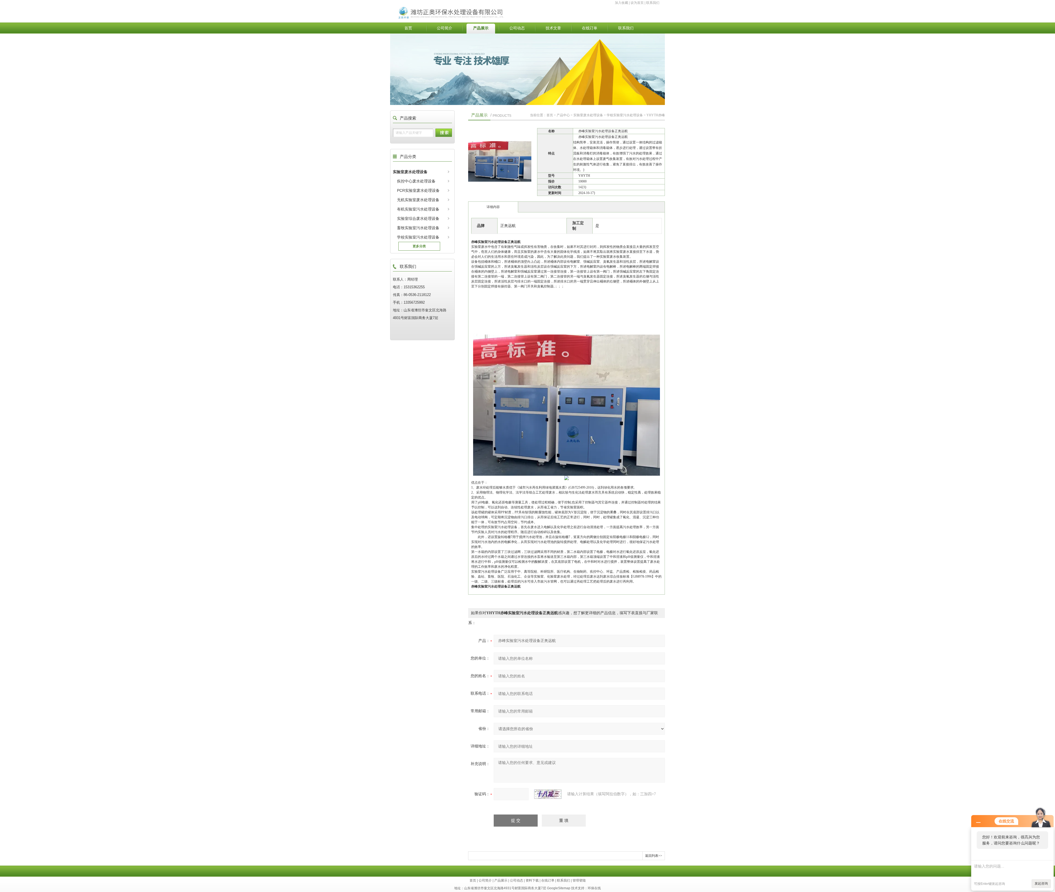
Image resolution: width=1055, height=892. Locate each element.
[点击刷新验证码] (548, 794)
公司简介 (444, 28)
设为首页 (637, 3)
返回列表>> (653, 856)
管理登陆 (579, 880)
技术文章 (553, 28)
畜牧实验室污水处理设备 (418, 228)
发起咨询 (1041, 883)
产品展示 (480, 28)
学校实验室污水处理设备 (418, 237)
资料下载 (532, 880)
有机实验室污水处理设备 (418, 209)
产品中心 (563, 115)
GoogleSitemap (558, 888)
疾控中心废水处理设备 (416, 181)
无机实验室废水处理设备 (418, 200)
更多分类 (419, 246)
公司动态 (517, 28)
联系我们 (652, 3)
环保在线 (594, 888)
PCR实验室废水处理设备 (418, 190)
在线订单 (589, 28)
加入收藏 (621, 3)
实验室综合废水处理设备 (418, 218)
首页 (408, 28)
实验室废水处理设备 (410, 172)
